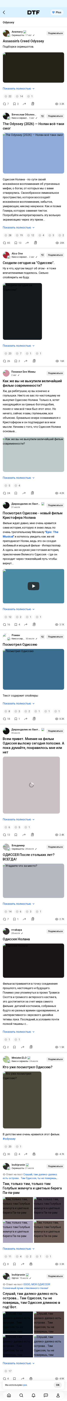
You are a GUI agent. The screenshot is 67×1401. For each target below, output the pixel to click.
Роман (16, 635)
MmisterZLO (19, 1057)
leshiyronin (18, 1164)
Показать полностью (17, 88)
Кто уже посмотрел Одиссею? (27, 1067)
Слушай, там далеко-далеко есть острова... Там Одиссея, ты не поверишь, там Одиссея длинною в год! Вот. (30, 1178)
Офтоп (15, 1278)
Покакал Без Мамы (23, 371)
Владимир (18, 845)
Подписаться (55, 33)
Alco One (17, 253)
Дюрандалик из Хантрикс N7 (26, 503)
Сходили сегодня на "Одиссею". (28, 263)
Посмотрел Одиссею (20, 644)
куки (24, 1385)
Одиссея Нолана (16, 939)
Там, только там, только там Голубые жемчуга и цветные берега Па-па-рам (32, 1188)
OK (57, 1385)
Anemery (17, 31)
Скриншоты (18, 35)
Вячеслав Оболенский (24, 114)
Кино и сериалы (20, 118)
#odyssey (9, 1138)
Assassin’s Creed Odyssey (23, 41)
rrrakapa (16, 929)
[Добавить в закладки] (15, 493)
